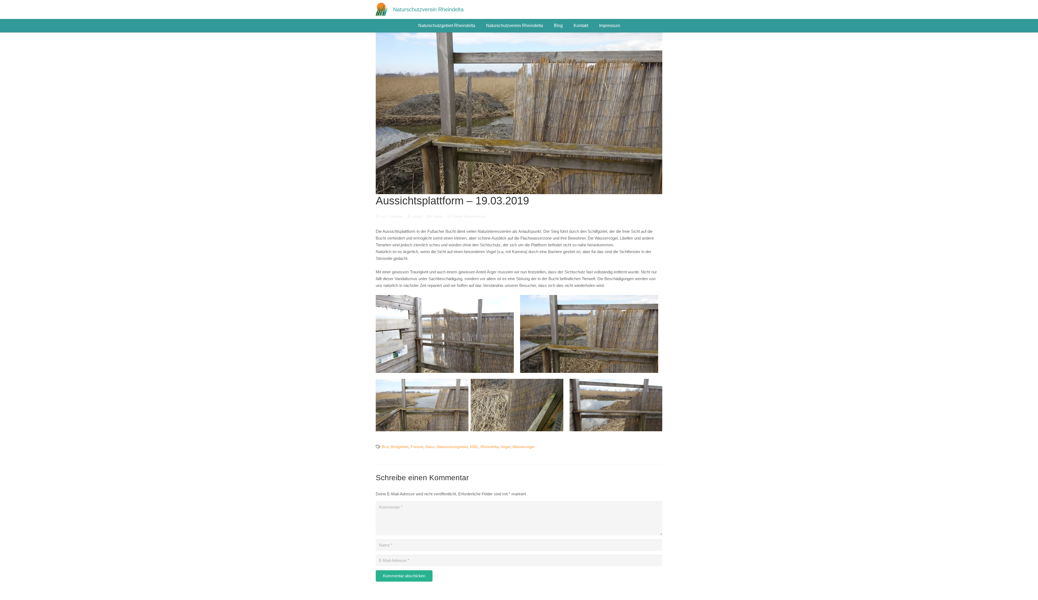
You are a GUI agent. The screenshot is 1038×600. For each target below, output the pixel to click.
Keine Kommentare (469, 216)
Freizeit (417, 447)
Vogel (505, 447)
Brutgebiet (399, 447)
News (438, 216)
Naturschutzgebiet (452, 447)
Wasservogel (523, 447)
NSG (474, 447)
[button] (478, 25)
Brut (385, 447)
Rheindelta (489, 447)
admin (417, 216)
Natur (430, 447)
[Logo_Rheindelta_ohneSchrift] (381, 9)
